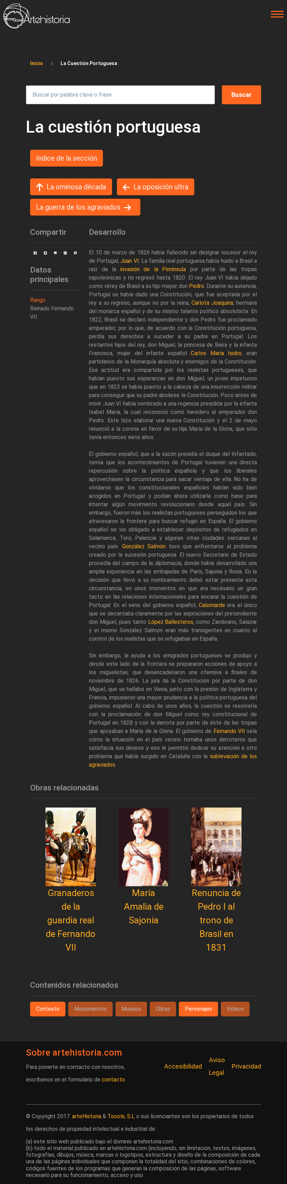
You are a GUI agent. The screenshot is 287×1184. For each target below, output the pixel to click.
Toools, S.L (121, 1116)
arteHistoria (86, 1116)
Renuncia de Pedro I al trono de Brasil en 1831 (216, 920)
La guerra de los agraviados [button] (78, 207)
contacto (113, 1079)
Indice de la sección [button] (66, 158)
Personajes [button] (198, 1009)
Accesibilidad (183, 1066)
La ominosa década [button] (76, 187)
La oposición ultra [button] (160, 187)
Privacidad (246, 1066)
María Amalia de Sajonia (143, 906)
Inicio (36, 63)
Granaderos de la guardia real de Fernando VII (71, 920)
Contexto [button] (47, 1009)
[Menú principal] (275, 14)
